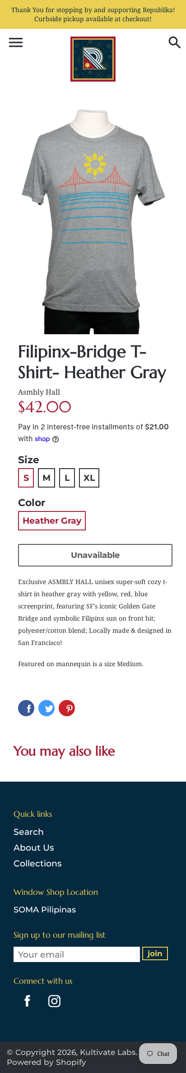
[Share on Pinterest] (67, 708)
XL (89, 478)
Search (29, 832)
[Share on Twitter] (46, 708)
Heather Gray (52, 521)
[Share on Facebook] (26, 708)
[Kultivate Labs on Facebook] (25, 1008)
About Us (34, 848)
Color (31, 503)
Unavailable (95, 555)
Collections (38, 863)
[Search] (172, 43)
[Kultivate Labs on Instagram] (52, 1008)
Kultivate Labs (108, 1052)
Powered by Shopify (46, 1062)
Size (28, 460)
